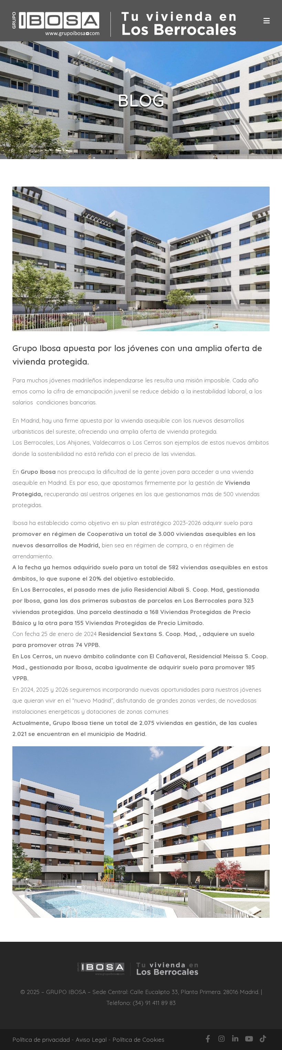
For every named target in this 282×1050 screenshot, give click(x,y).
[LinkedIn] (235, 1039)
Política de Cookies (138, 1039)
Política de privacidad (41, 1039)
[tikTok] (263, 1039)
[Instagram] (221, 1039)
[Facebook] (208, 1039)
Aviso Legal (91, 1039)
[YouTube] (249, 1039)
